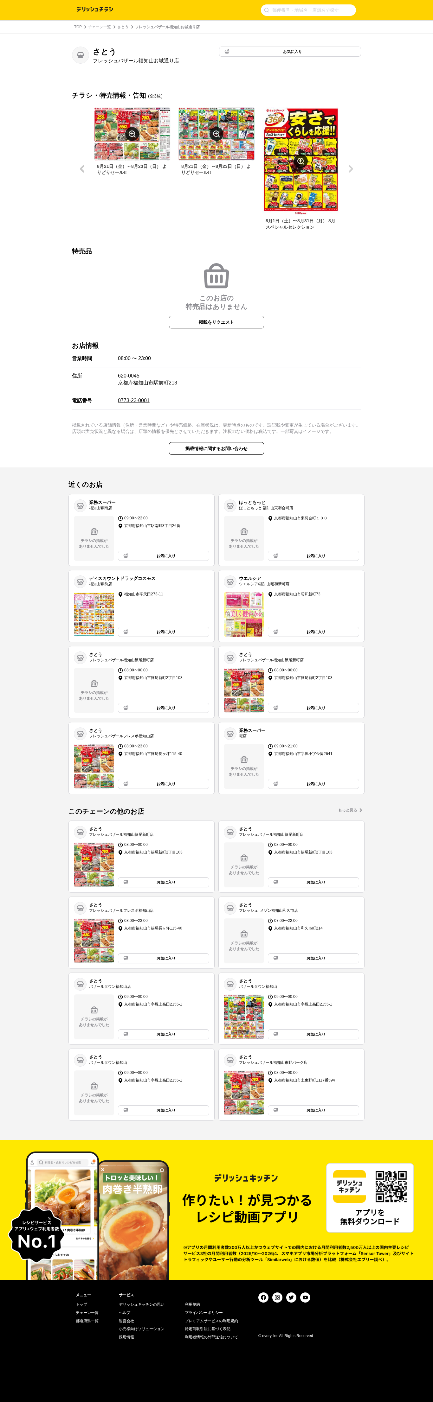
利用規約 (192, 1304)
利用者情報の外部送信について (211, 1337)
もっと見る (347, 810)
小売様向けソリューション (142, 1329)
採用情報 (126, 1337)
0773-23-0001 (134, 400)
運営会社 (126, 1321)
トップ (81, 1304)
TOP (78, 27)
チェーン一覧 (99, 27)
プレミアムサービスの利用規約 (211, 1321)
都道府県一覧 (87, 1321)
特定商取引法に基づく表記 (207, 1329)
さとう (123, 27)
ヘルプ (124, 1312)
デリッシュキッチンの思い (142, 1304)
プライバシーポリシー (204, 1312)
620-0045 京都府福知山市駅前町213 (147, 379)
